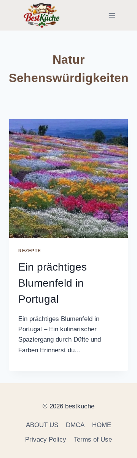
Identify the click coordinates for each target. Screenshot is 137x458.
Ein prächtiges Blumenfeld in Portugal (52, 283)
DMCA (75, 425)
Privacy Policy (45, 439)
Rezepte (29, 250)
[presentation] (68, 178)
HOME (101, 425)
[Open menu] (112, 15)
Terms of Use (93, 439)
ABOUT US (42, 425)
